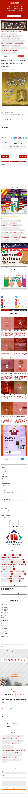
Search (21, 56)
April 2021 (3, 626)
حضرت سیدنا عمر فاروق (5, 47)
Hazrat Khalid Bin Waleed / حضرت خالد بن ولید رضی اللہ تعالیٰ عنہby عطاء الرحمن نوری (20, 416)
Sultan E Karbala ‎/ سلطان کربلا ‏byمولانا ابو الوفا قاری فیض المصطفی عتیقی (7, 394)
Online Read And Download (6, 119)
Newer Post (4, 156)
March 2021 (3, 628)
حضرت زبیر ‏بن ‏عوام (12, 33)
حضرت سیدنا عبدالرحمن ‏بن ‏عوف (6, 43)
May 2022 (2, 618)
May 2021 (2, 625)
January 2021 (3, 631)
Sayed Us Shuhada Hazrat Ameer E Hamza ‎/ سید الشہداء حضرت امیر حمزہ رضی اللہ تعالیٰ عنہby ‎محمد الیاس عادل (20, 351)
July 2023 (2, 605)
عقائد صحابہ (13, 52)
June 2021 (2, 623)
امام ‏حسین (12, 31)
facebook (21, 161)
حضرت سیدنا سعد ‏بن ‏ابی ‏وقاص (6, 40)
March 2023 (3, 607)
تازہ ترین (13, 310)
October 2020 (3, 636)
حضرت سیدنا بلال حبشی (15, 38)
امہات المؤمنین (18, 31)
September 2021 (4, 620)
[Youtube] (2, 716)
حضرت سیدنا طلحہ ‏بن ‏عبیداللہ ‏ (19, 40)
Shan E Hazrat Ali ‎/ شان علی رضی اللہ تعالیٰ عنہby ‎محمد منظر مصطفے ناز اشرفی (20, 394)
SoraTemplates (9, 796)
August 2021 (3, 622)
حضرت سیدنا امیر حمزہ (5, 38)
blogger (3, 161)
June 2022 (2, 617)
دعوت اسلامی (24, 47)
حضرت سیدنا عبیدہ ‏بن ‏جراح (19, 43)
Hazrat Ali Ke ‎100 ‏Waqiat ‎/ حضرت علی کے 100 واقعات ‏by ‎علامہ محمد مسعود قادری (20, 330)
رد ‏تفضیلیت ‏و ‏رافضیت (14, 50)
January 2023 (3, 610)
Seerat (2, 31)
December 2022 (4, 612)
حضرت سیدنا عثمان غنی (5, 45)
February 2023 (3, 609)
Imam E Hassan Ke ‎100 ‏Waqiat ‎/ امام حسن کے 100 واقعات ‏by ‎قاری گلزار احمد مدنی (7, 373)
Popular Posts (22, 310)
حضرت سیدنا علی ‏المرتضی (15, 45)
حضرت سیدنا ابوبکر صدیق (17, 36)
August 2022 (3, 614)
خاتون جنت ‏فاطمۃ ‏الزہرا (15, 47)
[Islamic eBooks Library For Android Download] (15, 280)
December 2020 (4, 633)
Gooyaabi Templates (22, 796)
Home (2, 646)
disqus (11, 161)
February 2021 (3, 630)
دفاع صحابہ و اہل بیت (5, 50)
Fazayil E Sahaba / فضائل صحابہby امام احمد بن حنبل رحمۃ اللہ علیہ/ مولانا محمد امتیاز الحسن (7, 416)
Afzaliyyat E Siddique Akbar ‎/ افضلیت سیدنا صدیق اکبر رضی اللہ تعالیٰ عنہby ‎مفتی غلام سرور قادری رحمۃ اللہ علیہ (20, 373)
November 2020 (4, 634)
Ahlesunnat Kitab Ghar (14, 526)
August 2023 (3, 604)
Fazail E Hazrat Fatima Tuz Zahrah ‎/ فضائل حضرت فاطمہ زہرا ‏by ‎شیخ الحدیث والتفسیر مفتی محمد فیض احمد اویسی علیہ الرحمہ (7, 351)
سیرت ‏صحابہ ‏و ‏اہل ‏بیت (5, 52)
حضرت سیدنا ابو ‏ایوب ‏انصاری (6, 36)
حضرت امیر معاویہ (4, 33)
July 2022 (2, 615)
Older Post (23, 156)
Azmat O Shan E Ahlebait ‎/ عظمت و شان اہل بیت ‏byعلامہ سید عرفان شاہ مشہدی (7, 330)
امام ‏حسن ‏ (6, 31)
